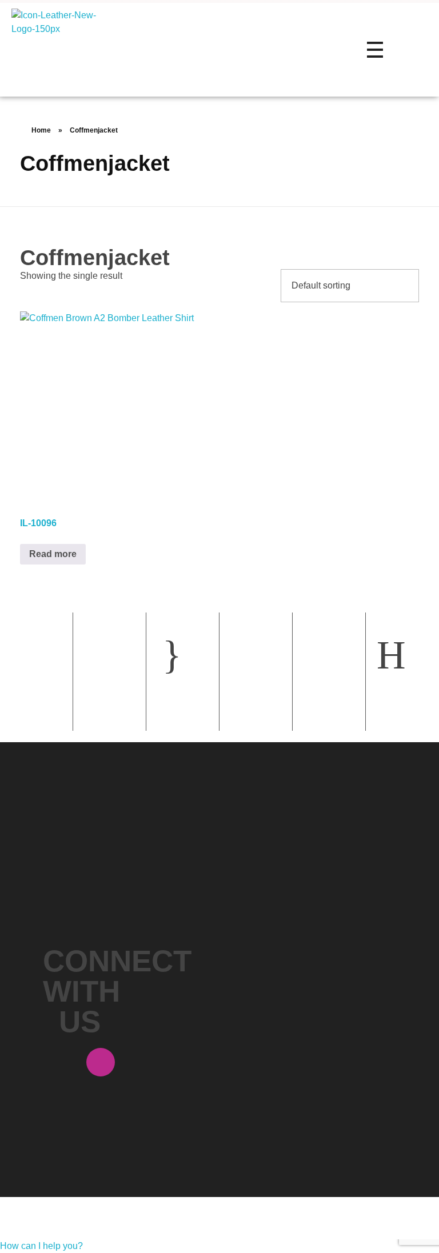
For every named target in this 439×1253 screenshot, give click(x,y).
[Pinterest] (58, 1094)
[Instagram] (100, 1062)
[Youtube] (79, 1127)
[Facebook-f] (58, 1062)
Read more (53, 554)
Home (41, 130)
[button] (41, 1246)
